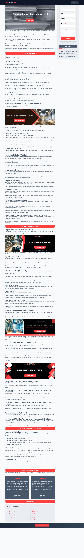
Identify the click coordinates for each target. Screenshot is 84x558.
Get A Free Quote (30, 501)
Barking (26, 466)
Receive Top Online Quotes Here (30, 470)
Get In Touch (68, 46)
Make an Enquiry (42, 525)
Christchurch (11, 513)
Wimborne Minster (19, 466)
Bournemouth (12, 515)
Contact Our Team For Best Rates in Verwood (30, 428)
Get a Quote (30, 20)
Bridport (33, 519)
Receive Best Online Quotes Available (30, 226)
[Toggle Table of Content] (17, 58)
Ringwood (7, 466)
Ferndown (12, 466)
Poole (32, 509)
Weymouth (33, 517)
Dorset (10, 517)
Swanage (33, 513)
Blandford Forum (35, 511)
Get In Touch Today (30, 53)
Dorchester (33, 515)
